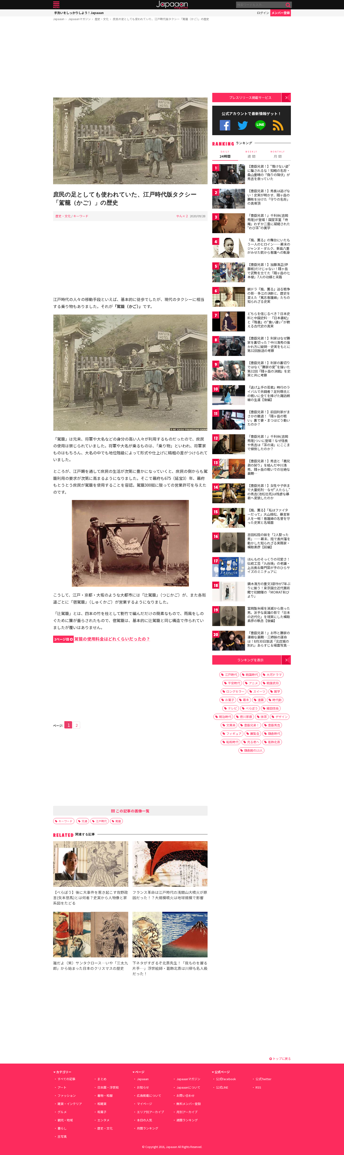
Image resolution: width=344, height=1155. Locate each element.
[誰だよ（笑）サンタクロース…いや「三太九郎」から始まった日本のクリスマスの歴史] (90, 935)
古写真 (62, 1136)
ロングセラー (235, 691)
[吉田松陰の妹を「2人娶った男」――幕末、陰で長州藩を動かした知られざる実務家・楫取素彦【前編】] (228, 543)
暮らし (62, 1128)
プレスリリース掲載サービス (250, 97)
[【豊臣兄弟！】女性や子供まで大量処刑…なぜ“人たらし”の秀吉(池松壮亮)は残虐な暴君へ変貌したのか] (228, 494)
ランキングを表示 (250, 659)
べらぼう (252, 708)
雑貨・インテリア (70, 1103)
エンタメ (103, 1120)
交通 (84, 821)
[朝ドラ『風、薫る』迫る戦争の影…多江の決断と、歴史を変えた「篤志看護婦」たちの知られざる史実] (228, 297)
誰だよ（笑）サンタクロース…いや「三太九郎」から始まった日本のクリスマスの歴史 (90, 965)
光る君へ (253, 742)
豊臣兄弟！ (251, 725)
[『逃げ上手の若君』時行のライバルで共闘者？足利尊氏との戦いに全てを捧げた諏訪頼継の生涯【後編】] (228, 395)
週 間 (251, 154)
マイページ (144, 1103)
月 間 (278, 154)
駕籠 (118, 821)
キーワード (80, 216)
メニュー (56, 4)
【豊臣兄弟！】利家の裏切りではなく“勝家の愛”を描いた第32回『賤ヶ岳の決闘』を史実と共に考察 (268, 369)
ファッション (67, 1095)
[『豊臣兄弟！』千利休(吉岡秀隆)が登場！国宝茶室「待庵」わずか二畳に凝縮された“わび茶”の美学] (228, 224)
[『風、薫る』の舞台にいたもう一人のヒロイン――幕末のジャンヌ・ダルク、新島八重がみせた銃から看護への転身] (228, 248)
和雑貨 (101, 1103)
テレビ (232, 708)
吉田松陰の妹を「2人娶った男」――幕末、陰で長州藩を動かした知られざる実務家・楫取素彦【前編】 (268, 541)
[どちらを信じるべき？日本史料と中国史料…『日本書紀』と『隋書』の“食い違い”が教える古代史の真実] (228, 322)
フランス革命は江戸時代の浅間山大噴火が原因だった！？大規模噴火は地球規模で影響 (169, 895)
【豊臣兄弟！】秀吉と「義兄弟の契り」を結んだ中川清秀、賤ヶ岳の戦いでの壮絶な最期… (268, 467)
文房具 (230, 725)
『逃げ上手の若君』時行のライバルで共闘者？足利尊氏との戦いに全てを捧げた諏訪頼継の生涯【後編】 (268, 393)
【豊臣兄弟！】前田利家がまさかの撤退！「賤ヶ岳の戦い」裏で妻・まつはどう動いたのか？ (268, 418)
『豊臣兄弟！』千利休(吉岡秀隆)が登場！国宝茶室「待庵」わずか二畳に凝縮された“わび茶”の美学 (268, 221)
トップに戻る (281, 1058)
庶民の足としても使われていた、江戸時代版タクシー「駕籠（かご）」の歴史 (161, 19)
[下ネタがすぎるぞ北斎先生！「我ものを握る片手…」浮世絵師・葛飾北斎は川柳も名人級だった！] (170, 935)
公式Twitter (242, 125)
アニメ (253, 683)
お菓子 (229, 700)
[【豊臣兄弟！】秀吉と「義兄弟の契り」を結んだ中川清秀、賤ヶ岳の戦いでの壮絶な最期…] (228, 469)
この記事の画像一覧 (132, 810)
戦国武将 (273, 683)
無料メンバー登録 (188, 1103)
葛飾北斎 (274, 742)
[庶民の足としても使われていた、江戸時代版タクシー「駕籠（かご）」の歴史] (130, 142)
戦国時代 (252, 674)
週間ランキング (187, 1120)
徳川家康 (246, 716)
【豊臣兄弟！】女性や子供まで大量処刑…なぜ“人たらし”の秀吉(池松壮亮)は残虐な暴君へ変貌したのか (268, 491)
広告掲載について (149, 1095)
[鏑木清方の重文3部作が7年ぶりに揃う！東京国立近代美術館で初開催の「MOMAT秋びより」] (228, 592)
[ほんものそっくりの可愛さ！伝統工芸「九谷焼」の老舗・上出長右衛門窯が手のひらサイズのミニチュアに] (228, 567)
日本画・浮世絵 (108, 1087)
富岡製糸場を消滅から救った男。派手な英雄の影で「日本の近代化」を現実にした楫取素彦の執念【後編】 (268, 614)
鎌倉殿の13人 (253, 750)
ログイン (263, 13)
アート (62, 1087)
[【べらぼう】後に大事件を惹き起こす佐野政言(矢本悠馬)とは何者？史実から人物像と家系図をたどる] (90, 864)
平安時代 (234, 683)
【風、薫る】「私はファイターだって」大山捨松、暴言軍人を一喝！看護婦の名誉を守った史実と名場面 (268, 516)
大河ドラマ (274, 674)
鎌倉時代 (274, 733)
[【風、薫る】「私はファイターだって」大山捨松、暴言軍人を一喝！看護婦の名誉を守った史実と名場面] (228, 518)
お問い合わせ (185, 1095)
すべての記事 (66, 1079)
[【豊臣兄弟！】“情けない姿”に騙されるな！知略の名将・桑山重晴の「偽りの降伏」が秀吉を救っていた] (228, 174)
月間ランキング (147, 1128)
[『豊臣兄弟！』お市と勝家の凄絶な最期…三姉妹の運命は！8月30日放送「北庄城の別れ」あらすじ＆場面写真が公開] (228, 641)
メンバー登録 (280, 13)
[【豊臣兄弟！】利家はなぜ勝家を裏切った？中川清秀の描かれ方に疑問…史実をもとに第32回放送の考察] (228, 346)
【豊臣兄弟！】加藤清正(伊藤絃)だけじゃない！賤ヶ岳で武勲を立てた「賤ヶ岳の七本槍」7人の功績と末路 (268, 270)
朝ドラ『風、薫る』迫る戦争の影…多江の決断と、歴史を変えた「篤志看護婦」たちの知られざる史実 (268, 295)
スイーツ (259, 691)
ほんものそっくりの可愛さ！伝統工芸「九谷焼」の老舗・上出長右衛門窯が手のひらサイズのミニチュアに (268, 565)
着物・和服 (105, 1095)
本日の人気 (144, 1120)
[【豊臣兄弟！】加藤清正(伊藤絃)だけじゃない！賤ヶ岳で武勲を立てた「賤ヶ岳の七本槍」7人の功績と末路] (228, 273)
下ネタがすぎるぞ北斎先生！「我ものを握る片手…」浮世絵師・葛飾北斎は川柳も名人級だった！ (170, 968)
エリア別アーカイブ (150, 1112)
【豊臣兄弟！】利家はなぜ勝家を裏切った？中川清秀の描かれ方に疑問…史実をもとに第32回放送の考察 (268, 344)
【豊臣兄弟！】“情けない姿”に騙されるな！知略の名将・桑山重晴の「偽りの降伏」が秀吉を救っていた (268, 172)
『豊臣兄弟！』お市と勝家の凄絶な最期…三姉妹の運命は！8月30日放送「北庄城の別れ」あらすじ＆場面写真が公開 (268, 641)
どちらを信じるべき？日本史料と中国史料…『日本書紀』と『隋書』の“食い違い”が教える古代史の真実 (268, 320)
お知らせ (143, 1087)
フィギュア (234, 733)
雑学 (277, 691)
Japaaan (172, 5)
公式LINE (260, 125)
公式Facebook (225, 125)
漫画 (261, 700)
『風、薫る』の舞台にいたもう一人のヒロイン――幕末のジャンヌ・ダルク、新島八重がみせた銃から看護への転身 (268, 246)
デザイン (281, 716)
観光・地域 (65, 1120)
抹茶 (264, 716)
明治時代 (225, 716)
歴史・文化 (102, 19)
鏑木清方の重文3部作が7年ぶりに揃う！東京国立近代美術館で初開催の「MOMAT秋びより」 (268, 590)
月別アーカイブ (187, 1112)
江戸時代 (101, 821)
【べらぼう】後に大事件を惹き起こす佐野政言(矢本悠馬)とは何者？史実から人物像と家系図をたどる (90, 897)
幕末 (246, 700)
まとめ (101, 1079)
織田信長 (273, 708)
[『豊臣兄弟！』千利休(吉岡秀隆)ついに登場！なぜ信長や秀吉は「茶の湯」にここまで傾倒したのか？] (228, 445)
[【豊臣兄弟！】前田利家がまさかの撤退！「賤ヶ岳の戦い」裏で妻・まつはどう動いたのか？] (228, 420)
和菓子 (101, 1112)
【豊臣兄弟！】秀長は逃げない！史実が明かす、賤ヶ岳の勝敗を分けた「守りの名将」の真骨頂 (268, 197)
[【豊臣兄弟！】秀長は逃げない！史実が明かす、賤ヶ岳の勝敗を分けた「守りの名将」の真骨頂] (228, 199)
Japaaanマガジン (79, 19)
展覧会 (254, 733)
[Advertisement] (130, 60)
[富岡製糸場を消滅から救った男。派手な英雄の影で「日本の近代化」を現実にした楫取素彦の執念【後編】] (228, 616)
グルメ (62, 1112)
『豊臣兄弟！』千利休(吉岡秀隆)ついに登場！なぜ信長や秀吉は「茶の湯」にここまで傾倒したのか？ (268, 442)
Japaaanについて (188, 1087)
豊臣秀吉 (274, 725)
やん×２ (182, 216)
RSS (278, 125)
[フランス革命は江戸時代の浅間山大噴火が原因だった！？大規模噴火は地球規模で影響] (170, 864)
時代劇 (277, 700)
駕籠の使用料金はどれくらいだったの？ (102, 639)
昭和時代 (232, 742)
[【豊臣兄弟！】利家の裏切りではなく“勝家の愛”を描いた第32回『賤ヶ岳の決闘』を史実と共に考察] (228, 371)
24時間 (225, 154)
